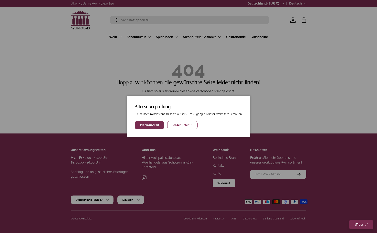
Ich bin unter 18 (182, 125)
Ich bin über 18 (149, 125)
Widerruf (361, 224)
